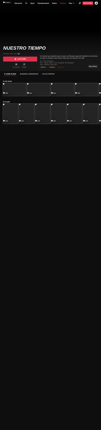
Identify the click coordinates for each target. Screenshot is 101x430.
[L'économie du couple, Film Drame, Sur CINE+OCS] (14, 89)
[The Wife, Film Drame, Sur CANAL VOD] (42, 114)
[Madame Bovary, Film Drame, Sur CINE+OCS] (86, 89)
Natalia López (48, 63)
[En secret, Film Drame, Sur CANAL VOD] (10, 114)
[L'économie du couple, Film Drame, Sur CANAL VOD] (74, 114)
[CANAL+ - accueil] (7, 3)
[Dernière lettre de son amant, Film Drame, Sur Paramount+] (38, 89)
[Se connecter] (16, 64)
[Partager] (24, 64)
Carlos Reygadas (48, 61)
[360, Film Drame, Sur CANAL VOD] (90, 114)
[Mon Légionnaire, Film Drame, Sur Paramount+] (62, 89)
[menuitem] (18, 3)
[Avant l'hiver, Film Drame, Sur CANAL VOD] (58, 114)
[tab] (10, 74)
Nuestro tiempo (24, 48)
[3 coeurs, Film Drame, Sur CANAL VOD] (26, 114)
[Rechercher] (80, 3)
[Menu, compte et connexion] (96, 3)
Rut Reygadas (69, 63)
